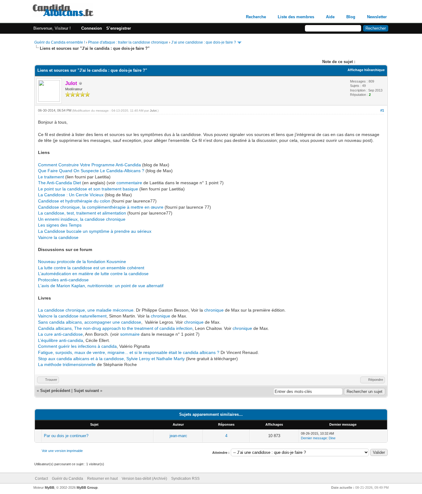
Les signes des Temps (60, 225)
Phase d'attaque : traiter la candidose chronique (128, 42)
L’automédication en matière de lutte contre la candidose (93, 273)
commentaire (129, 182)
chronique (214, 310)
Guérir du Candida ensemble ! (59, 42)
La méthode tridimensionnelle (67, 364)
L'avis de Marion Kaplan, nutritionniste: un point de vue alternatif (100, 285)
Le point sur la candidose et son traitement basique (88, 188)
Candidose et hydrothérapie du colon (74, 200)
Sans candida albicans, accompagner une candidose (89, 322)
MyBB (49, 487)
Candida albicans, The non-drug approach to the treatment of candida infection (115, 328)
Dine (332, 438)
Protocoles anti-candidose (63, 279)
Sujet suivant (86, 390)
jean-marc (178, 435)
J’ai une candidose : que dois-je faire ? (203, 42)
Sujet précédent (55, 390)
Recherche (256, 17)
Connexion (91, 28)
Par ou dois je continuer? (66, 435)
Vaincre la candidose (58, 237)
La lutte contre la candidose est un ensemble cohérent (91, 267)
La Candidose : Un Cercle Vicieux (70, 194)
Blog (350, 17)
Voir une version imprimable (62, 451)
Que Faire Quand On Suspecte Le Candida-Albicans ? (91, 170)
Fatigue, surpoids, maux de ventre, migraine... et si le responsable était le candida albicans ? (128, 352)
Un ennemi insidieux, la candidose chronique (81, 219)
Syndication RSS (185, 478)
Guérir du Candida (67, 478)
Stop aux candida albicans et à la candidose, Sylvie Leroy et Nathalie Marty (111, 358)
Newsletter (377, 17)
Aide (330, 17)
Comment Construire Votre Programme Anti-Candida (89, 164)
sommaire (130, 334)
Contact (41, 478)
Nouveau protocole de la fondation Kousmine (82, 261)
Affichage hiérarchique (366, 70)
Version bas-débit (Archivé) (144, 478)
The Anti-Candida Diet (59, 182)
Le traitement (51, 176)
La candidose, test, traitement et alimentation (82, 213)
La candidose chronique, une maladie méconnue (85, 310)
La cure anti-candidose (60, 334)
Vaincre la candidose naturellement (72, 315)
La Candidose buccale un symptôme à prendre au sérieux (94, 231)
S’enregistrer (118, 28)
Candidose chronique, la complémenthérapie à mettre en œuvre (100, 207)
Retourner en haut (102, 478)
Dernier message (314, 438)
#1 (382, 110)
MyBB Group (87, 487)
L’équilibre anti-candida (60, 340)
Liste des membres (296, 17)
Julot (153, 110)
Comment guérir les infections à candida (77, 346)
